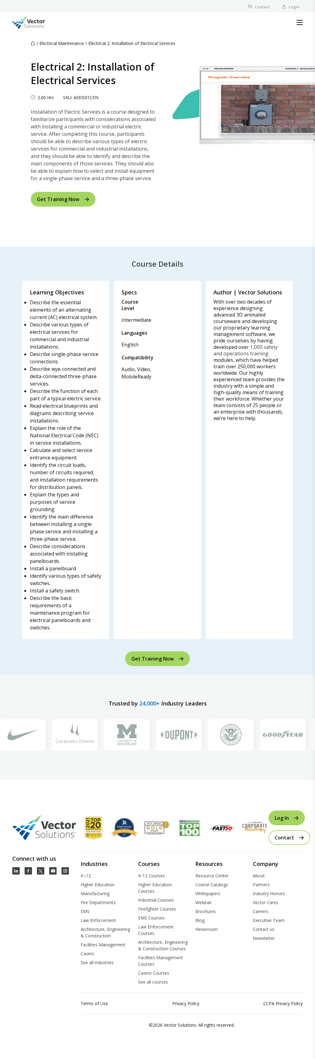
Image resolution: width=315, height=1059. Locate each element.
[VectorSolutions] (35, 22)
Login (294, 7)
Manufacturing (95, 893)
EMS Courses (151, 918)
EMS (85, 911)
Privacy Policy (185, 1003)
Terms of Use (94, 1003)
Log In (282, 817)
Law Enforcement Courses (155, 930)
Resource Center (212, 876)
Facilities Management (103, 945)
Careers (260, 911)
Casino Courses (153, 973)
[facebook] (28, 871)
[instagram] (65, 871)
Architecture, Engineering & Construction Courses (163, 945)
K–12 (86, 876)
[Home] (33, 43)
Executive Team (269, 920)
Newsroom (206, 929)
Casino (87, 953)
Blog (200, 920)
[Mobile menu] (300, 22)
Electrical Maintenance (61, 43)
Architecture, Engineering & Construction (105, 932)
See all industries (97, 962)
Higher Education (97, 884)
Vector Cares (265, 902)
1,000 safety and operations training (245, 350)
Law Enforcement (98, 920)
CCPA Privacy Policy (283, 1003)
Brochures (205, 911)
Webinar (203, 902)
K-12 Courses (151, 876)
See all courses (153, 982)
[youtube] (53, 871)
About (259, 876)
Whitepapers (207, 893)
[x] (40, 871)
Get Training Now (58, 199)
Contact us (263, 929)
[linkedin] (16, 871)
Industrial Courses (156, 900)
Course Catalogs (211, 884)
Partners (261, 884)
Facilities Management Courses (160, 961)
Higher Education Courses (155, 888)
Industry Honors (269, 893)
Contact (262, 7)
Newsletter (264, 938)
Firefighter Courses (157, 909)
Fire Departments (98, 902)
